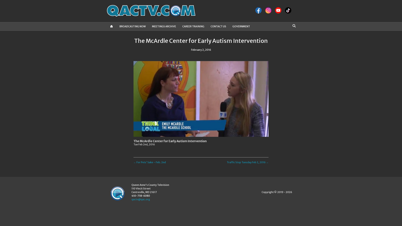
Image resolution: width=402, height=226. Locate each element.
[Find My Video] (293, 26)
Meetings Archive (164, 26)
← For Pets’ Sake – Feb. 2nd (149, 162)
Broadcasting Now (132, 26)
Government (241, 26)
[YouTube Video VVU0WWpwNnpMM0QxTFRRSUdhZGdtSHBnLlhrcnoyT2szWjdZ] (201, 99)
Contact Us (218, 26)
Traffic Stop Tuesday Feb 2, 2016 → (248, 162)
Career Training (193, 26)
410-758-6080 (140, 195)
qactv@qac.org (140, 199)
